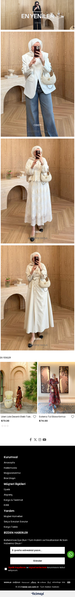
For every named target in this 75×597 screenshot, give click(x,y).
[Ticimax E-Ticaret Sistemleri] (37, 594)
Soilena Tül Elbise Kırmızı (52, 416)
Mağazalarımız (12, 473)
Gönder (37, 560)
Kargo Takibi (11, 526)
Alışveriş (8, 494)
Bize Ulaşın (9, 478)
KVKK (6, 505)
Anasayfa (9, 462)
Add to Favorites (34, 416)
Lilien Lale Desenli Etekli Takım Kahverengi (17, 416)
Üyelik (7, 489)
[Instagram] (40, 439)
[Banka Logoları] (37, 582)
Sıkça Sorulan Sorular (16, 521)
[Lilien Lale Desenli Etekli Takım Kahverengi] (18, 388)
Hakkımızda (10, 467)
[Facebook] (30, 439)
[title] (37, 15)
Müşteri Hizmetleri (13, 516)
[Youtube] (44, 439)
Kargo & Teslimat (13, 500)
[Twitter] (35, 439)
